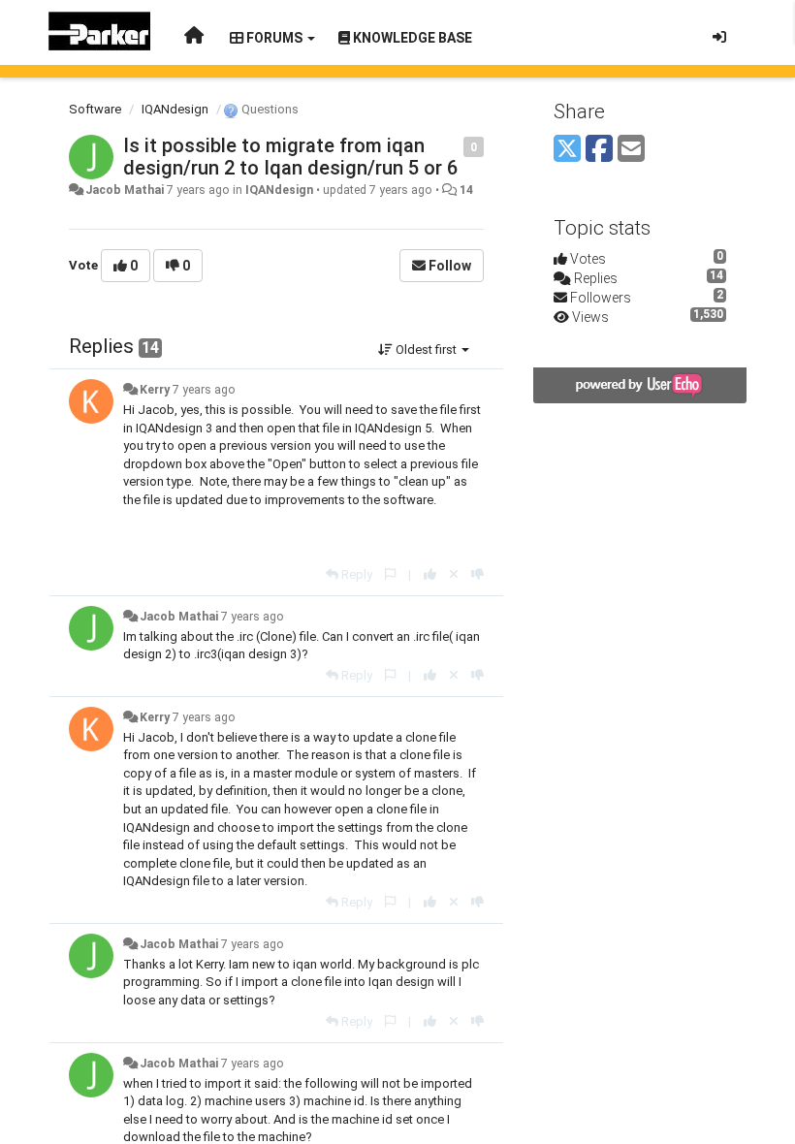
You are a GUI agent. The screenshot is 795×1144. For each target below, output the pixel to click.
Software (95, 109)
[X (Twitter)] (567, 150)
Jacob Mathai (124, 190)
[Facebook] (599, 150)
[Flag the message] (453, 146)
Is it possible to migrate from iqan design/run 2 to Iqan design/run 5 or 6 (290, 156)
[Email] (631, 150)
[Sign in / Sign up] (719, 36)
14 (466, 190)
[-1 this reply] (477, 574)
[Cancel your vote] (454, 574)
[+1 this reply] (430, 574)
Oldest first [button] (426, 349)
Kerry (155, 390)
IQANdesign (175, 109)
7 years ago (204, 390)
